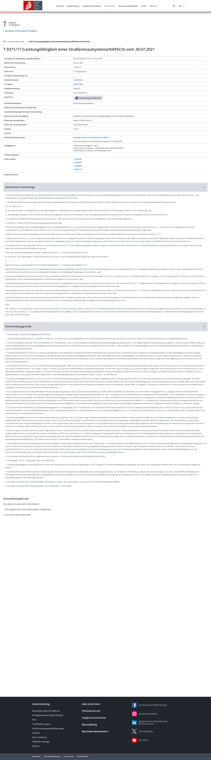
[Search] (174, 6)
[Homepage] (4, 42)
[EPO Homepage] (32, 6)
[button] (105, 187)
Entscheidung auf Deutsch (90, 98)
